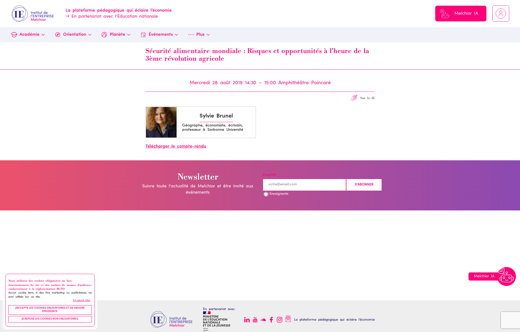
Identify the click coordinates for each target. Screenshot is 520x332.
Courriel (269, 175)
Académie (30, 34)
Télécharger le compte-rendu (175, 146)
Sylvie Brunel (216, 116)
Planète (117, 34)
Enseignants (278, 194)
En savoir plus (81, 300)
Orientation (74, 34)
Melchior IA (466, 13)
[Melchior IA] (506, 276)
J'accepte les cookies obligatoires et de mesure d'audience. (50, 310)
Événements (161, 34)
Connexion (500, 13)
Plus (200, 34)
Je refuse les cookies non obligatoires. (50, 319)
